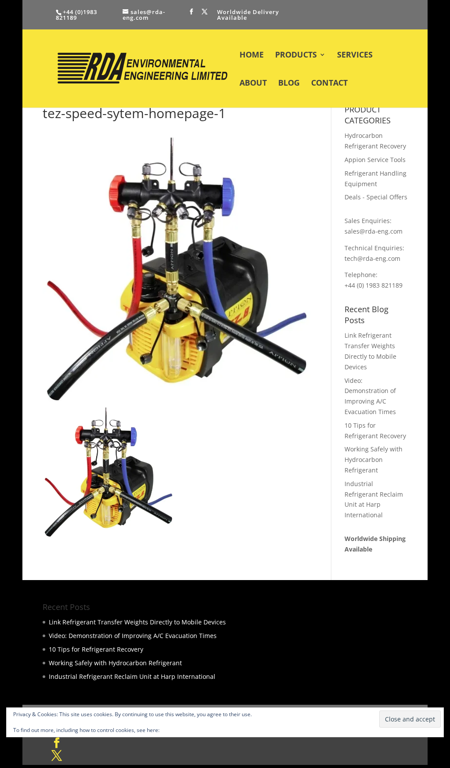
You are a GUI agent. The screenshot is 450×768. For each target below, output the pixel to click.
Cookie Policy (177, 730)
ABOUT (253, 83)
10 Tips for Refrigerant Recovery (96, 649)
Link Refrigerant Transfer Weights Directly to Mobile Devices (137, 622)
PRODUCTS (296, 55)
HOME (252, 55)
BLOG (289, 83)
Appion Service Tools (375, 159)
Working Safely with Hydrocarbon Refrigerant (374, 459)
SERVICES (355, 55)
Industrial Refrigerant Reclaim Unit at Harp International (132, 676)
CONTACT (329, 83)
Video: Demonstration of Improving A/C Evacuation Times (133, 635)
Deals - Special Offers (376, 197)
